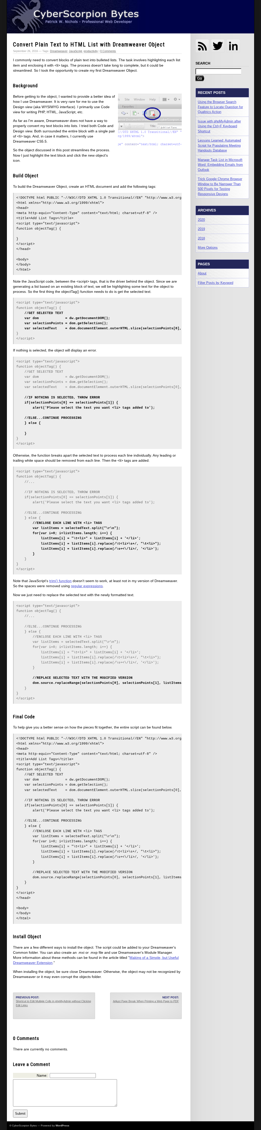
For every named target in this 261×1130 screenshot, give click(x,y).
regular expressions (87, 586)
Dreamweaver (58, 51)
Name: (42, 1075)
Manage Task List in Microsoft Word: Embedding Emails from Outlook (220, 165)
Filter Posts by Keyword (215, 283)
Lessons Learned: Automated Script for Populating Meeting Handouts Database (219, 145)
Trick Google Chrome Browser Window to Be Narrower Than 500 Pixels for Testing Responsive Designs (220, 186)
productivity (91, 51)
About (202, 273)
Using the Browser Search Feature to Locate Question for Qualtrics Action (220, 107)
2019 (201, 229)
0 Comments (108, 51)
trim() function (60, 581)
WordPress (62, 1125)
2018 (201, 238)
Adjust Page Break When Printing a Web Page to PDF (146, 1001)
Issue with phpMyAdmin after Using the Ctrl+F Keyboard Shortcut (219, 126)
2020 (201, 220)
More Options (208, 247)
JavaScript (75, 51)
